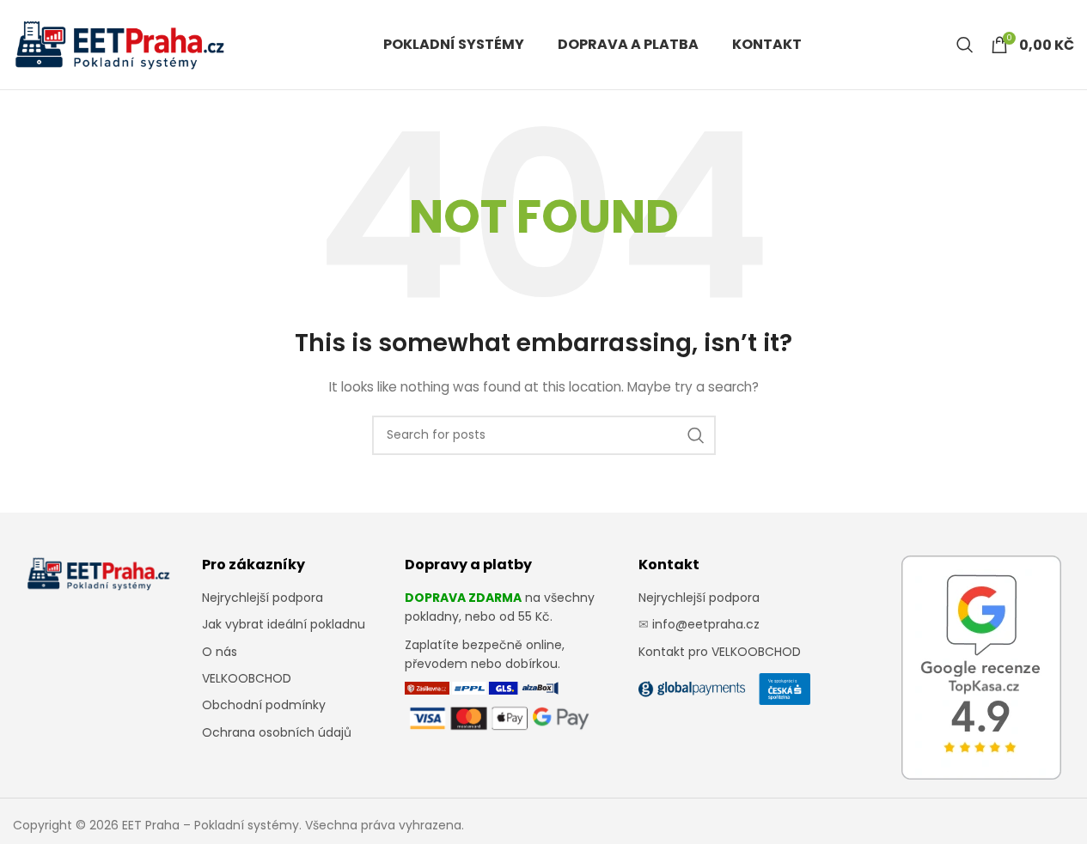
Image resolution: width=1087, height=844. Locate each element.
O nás (219, 651)
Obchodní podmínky (264, 704)
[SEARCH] (696, 435)
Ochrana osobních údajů (276, 732)
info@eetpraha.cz (706, 624)
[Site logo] (120, 43)
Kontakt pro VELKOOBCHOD (719, 651)
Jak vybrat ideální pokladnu (283, 624)
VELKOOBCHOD (246, 678)
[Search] (965, 44)
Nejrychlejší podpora (262, 597)
